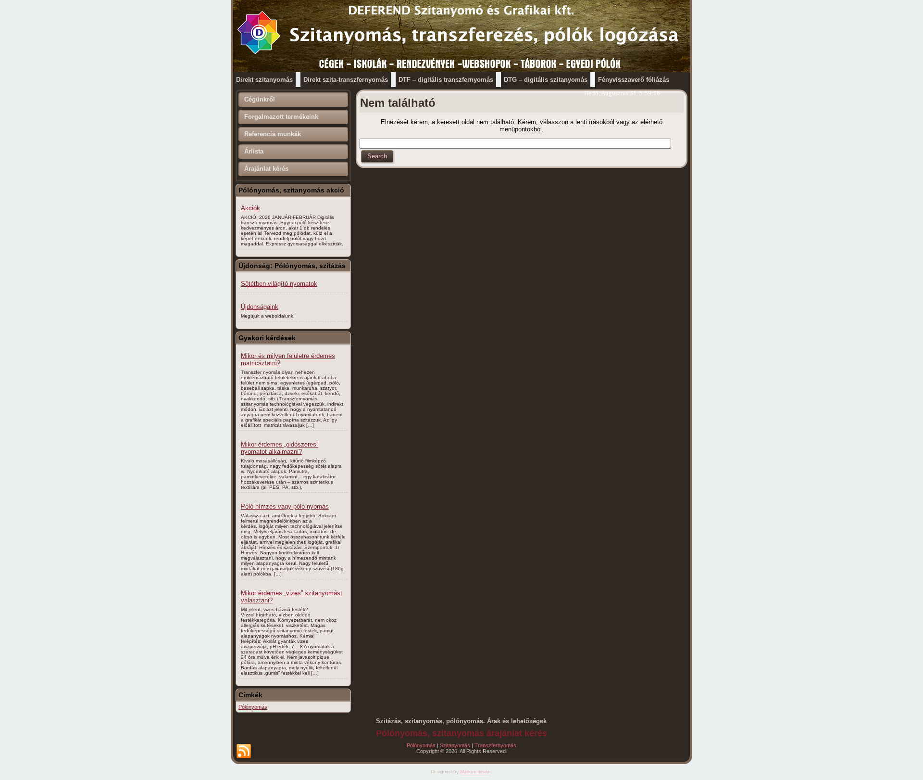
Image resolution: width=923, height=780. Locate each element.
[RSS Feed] (243, 751)
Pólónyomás (252, 707)
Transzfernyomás (495, 745)
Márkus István (475, 771)
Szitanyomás (455, 745)
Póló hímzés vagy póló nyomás (285, 506)
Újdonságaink (259, 306)
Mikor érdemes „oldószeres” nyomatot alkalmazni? (279, 448)
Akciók (250, 208)
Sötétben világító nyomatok (279, 283)
